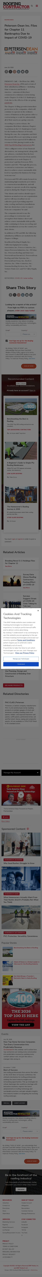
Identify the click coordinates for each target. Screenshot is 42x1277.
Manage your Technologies (21, 659)
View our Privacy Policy (24, 653)
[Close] (38, 610)
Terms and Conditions (26, 640)
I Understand (21, 664)
